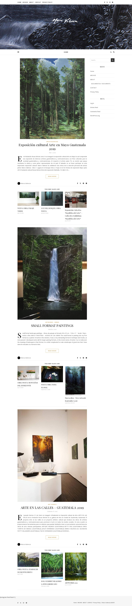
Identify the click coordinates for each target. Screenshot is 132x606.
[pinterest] (112, 2)
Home (19, 2)
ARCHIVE (25, 2)
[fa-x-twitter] (107, 2)
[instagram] (110, 2)
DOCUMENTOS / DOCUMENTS (100, 83)
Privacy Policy (47, 2)
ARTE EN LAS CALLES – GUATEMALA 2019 (52, 507)
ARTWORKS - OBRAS (52, 322)
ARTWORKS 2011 (71, 583)
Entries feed (94, 107)
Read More (52, 176)
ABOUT (31, 2)
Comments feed (95, 111)
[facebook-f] (104, 2)
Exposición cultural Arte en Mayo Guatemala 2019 (52, 147)
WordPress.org (95, 116)
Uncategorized (52, 141)
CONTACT (38, 2)
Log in (92, 103)
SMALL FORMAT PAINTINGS (52, 325)
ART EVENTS (52, 504)
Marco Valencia (26, 183)
